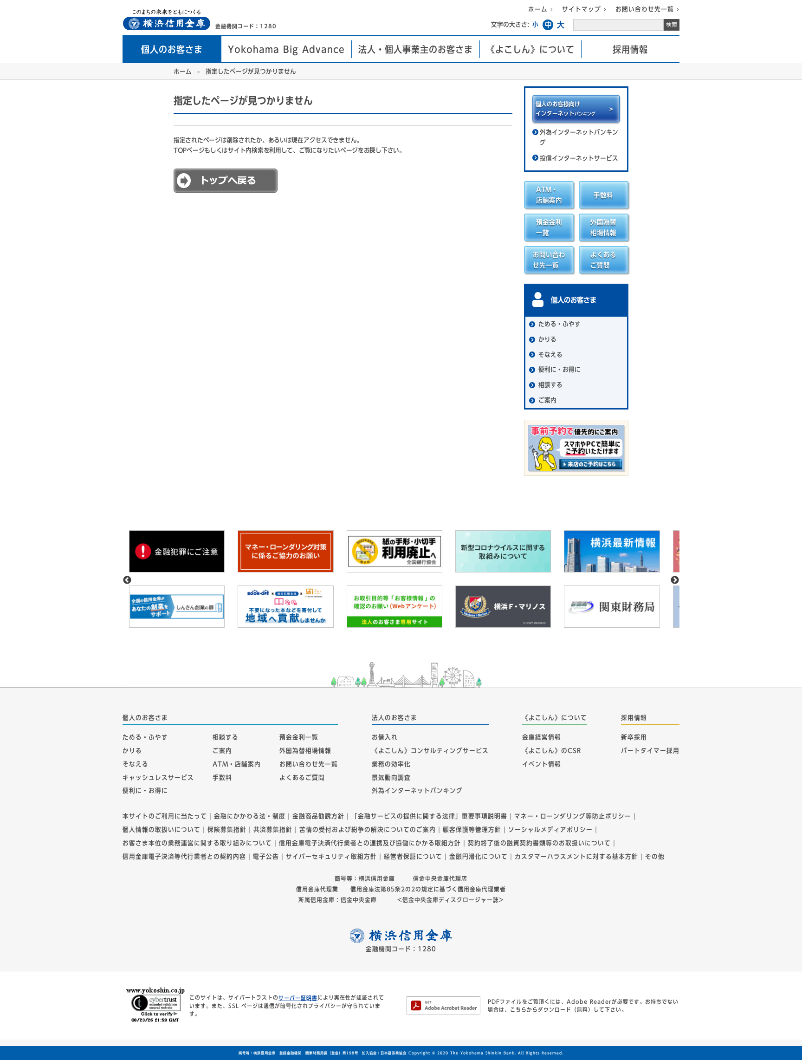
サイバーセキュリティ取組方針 (331, 856)
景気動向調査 (391, 777)
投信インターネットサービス (579, 158)
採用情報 (630, 49)
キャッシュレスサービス (158, 777)
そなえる (136, 764)
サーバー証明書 (297, 998)
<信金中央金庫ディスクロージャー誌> (449, 900)
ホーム (538, 9)
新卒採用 (634, 737)
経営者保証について (413, 856)
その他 (655, 856)
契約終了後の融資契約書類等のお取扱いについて (539, 843)
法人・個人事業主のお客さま (415, 49)
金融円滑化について (478, 856)
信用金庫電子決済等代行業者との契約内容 (184, 856)
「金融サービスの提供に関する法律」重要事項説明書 (429, 816)
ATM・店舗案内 (237, 764)
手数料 (222, 777)
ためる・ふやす (145, 737)
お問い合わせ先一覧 (644, 9)
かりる (132, 751)
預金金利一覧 (298, 737)
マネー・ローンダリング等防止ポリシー (572, 816)
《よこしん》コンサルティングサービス (430, 751)
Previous (127, 580)
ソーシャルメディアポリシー (550, 829)
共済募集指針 (272, 829)
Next (674, 580)
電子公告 (266, 856)
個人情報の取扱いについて (161, 829)
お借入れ (385, 737)
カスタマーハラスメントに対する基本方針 (576, 856)
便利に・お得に (145, 790)
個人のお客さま (172, 49)
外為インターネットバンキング (579, 137)
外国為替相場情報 (305, 751)
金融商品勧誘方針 (318, 816)
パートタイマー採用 (650, 751)
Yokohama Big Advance (286, 49)
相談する (226, 737)
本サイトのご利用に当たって (165, 816)
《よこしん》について (530, 49)
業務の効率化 (391, 764)
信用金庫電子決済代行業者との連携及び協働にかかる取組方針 (370, 843)
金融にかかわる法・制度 (249, 816)
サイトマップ (581, 9)
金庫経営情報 (541, 737)
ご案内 (222, 751)
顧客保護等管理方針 (472, 829)
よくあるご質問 (302, 777)
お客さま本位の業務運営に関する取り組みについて (197, 843)
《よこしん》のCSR (551, 751)
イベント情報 (541, 764)
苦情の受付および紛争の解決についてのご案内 (367, 829)
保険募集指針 (226, 829)
